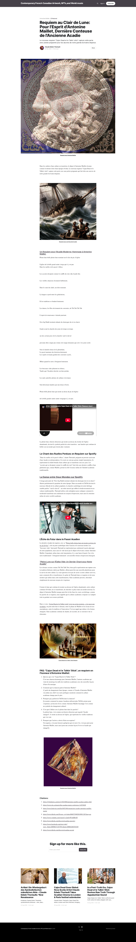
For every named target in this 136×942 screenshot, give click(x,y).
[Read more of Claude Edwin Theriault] (42, 48)
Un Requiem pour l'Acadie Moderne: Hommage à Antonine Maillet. (66, 253)
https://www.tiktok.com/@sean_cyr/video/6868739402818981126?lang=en (67, 814)
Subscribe (111, 3)
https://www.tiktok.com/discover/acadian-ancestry (59, 821)
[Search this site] (97, 3)
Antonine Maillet (45, 18)
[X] (79, 927)
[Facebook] (82, 927)
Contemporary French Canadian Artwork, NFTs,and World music (52, 3)
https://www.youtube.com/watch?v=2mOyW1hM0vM (60, 817)
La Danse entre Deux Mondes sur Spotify (61, 477)
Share (93, 48)
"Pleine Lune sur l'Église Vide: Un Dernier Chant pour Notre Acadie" (66, 563)
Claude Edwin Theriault (52, 47)
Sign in (102, 3)
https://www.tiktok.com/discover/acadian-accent (58, 830)
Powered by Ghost (110, 928)
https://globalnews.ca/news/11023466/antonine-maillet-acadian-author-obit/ (67, 802)
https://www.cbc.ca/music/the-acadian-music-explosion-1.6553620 (64, 805)
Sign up (81, 930)
